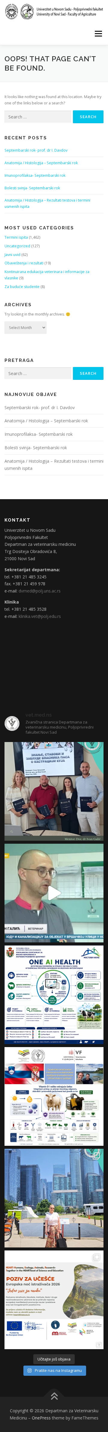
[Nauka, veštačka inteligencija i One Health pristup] (54, 994)
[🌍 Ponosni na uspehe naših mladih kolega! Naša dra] (54, 1198)
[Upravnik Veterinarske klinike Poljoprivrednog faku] (54, 893)
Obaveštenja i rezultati (24, 263)
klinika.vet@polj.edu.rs (40, 616)
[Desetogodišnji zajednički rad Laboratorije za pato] (54, 1096)
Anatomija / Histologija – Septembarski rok (41, 162)
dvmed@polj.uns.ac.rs (40, 591)
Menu (98, 33)
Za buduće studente (22, 286)
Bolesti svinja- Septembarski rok (32, 188)
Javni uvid (12, 254)
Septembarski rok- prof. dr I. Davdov (36, 150)
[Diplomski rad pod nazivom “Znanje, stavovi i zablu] (54, 791)
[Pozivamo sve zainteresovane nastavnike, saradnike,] (54, 1299)
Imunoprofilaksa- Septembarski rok (34, 175)
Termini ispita (16, 237)
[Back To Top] (54, 1396)
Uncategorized (17, 246)
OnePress (41, 1418)
